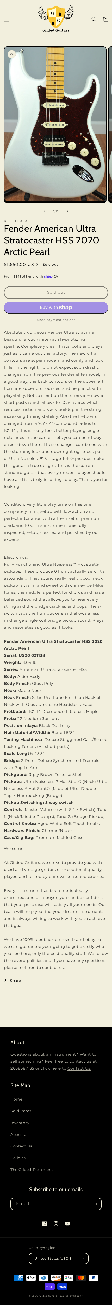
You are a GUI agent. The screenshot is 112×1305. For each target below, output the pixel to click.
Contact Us (21, 1146)
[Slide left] (44, 211)
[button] (6, 19)
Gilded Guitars (48, 1296)
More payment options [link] (56, 320)
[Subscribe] (95, 1204)
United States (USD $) (53, 1258)
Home (16, 1099)
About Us (19, 1134)
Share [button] (15, 980)
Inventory (19, 1122)
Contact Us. (79, 1068)
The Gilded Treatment (31, 1169)
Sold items (21, 1111)
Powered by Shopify (70, 1296)
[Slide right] (67, 211)
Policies (18, 1158)
